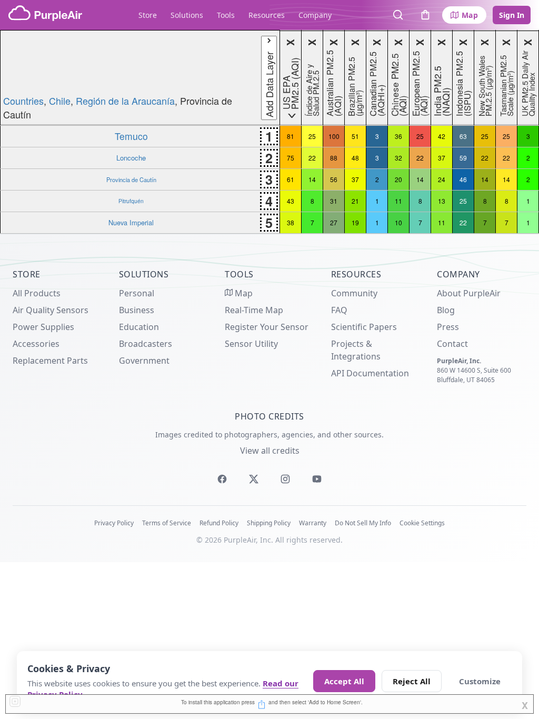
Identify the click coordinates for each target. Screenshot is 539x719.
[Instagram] (285, 479)
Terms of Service (166, 522)
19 (355, 222)
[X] (253, 479)
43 (290, 200)
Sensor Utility (251, 343)
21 (355, 200)
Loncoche (131, 158)
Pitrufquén (131, 201)
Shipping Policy (269, 522)
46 (463, 179)
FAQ (339, 310)
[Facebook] (222, 479)
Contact (452, 343)
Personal (136, 293)
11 (398, 200)
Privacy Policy (114, 522)
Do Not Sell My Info (363, 522)
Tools (226, 15)
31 (333, 200)
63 (463, 136)
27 (333, 222)
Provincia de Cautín (131, 179)
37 (441, 157)
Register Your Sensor (266, 327)
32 (398, 157)
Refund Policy (218, 522)
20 (398, 179)
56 (333, 179)
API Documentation (370, 373)
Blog (446, 310)
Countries (23, 100)
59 (463, 157)
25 (312, 136)
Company (315, 15)
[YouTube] (316, 479)
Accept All (344, 681)
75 (290, 157)
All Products (37, 293)
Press (448, 327)
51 (355, 136)
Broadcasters (145, 343)
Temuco (131, 136)
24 (441, 179)
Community (354, 293)
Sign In (511, 15)
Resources (266, 15)
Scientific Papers (364, 327)
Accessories (36, 343)
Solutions (187, 15)
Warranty (312, 522)
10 (398, 222)
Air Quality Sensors (50, 310)
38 (290, 222)
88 (333, 157)
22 (312, 157)
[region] (269, 132)
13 (441, 200)
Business (136, 310)
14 (312, 179)
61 (290, 179)
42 (441, 136)
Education (139, 327)
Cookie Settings (422, 522)
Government (144, 360)
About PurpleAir (469, 293)
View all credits (270, 450)
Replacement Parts (50, 360)
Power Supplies (43, 327)
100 (334, 136)
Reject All (412, 681)
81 (290, 136)
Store (147, 15)
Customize (480, 681)
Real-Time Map (254, 310)
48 (355, 157)
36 (398, 136)
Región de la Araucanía (125, 100)
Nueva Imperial (131, 222)
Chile (60, 100)
